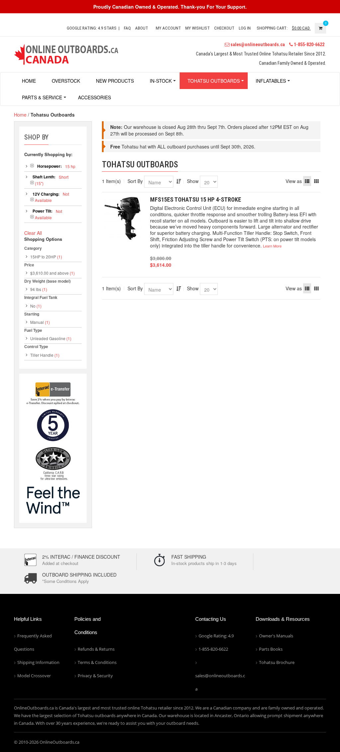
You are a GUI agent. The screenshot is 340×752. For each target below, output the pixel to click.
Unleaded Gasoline (47, 338)
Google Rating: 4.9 (216, 636)
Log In (245, 28)
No (33, 306)
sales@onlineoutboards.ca (257, 44)
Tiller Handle (41, 355)
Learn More (272, 245)
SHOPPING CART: (272, 28)
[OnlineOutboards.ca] (66, 53)
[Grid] (316, 181)
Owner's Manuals (276, 636)
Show (193, 181)
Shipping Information (38, 662)
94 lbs (35, 289)
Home (20, 114)
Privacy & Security (95, 676)
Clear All (33, 233)
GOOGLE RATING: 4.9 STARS (92, 28)
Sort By (135, 181)
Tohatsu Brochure (277, 662)
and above (49, 273)
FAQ (127, 28)
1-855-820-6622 (308, 44)
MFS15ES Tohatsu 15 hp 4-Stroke (195, 199)
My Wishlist (197, 28)
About (141, 28)
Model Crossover (34, 676)
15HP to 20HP (43, 256)
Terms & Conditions (97, 662)
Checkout (224, 28)
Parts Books (271, 649)
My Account (168, 28)
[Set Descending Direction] (179, 181)
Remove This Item (32, 165)
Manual (37, 322)
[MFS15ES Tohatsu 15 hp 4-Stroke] (122, 218)
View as (294, 181)
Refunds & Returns (96, 649)
